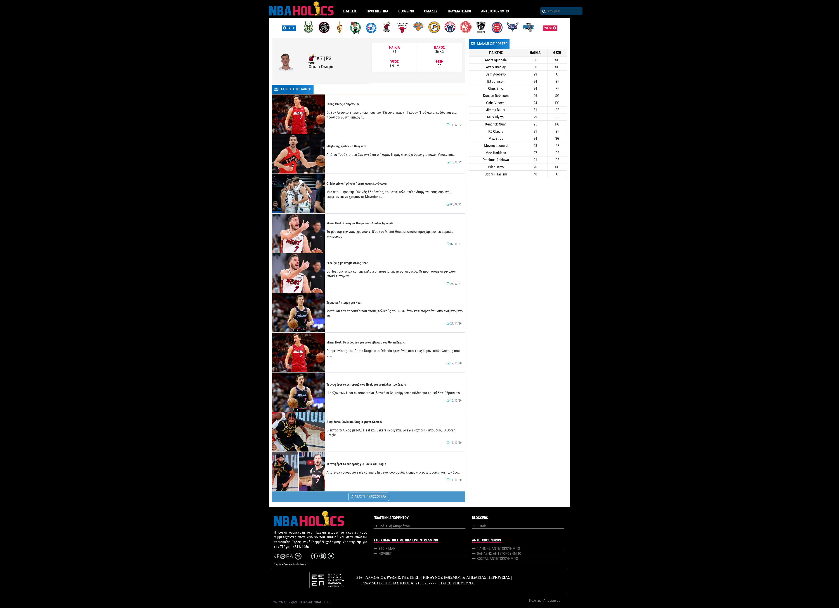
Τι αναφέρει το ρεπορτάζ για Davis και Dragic (356, 464)
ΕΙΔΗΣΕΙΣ (350, 11)
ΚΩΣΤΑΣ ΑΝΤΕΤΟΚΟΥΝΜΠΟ (497, 558)
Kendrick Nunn (495, 124)
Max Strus (496, 138)
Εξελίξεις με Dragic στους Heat (347, 263)
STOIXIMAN (387, 548)
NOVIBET (385, 553)
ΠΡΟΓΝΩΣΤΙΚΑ (377, 11)
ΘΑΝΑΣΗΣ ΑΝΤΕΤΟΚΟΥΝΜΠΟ (499, 553)
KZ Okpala (495, 131)
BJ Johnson (495, 81)
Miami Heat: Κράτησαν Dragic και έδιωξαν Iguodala (359, 223)
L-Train (482, 526)
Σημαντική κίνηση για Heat (344, 303)
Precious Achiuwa (496, 160)
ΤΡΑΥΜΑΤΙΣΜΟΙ (459, 11)
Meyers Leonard (496, 145)
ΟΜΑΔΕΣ (430, 11)
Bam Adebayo (496, 74)
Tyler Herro (496, 167)
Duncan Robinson (496, 95)
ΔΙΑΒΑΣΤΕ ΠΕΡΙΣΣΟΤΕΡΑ (368, 497)
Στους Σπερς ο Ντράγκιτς (343, 104)
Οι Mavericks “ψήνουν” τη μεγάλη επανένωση (356, 183)
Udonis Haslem (496, 174)
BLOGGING (406, 11)
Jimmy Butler (495, 110)
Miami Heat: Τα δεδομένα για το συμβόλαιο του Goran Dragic (365, 342)
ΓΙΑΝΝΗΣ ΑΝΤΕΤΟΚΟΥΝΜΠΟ (498, 548)
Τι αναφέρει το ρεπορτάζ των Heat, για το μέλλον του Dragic (366, 384)
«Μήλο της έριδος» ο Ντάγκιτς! (346, 146)
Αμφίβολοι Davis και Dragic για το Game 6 (354, 422)
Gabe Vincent (496, 103)
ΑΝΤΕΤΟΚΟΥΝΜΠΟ (495, 11)
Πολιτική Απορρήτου (394, 526)
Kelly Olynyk (495, 117)
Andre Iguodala (496, 60)
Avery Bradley (496, 67)
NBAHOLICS (322, 602)
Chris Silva (496, 88)
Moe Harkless (495, 153)
